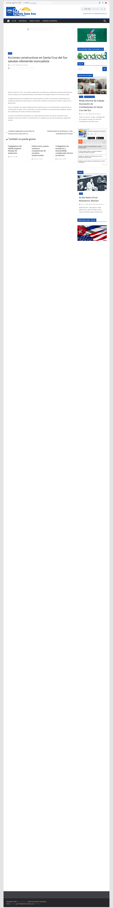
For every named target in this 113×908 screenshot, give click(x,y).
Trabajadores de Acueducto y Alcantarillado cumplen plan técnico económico (64, 151)
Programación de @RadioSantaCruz (95, 13)
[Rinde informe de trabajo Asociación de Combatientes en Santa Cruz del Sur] (92, 86)
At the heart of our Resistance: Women (89, 199)
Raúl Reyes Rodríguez (23, 65)
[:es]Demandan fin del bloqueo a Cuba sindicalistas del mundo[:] (60, 132)
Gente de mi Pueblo (89, 96)
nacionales (23, 21)
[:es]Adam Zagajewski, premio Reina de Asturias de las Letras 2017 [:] (21, 132)
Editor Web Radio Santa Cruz (97, 204)
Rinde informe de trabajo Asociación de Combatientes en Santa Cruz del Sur (91, 105)
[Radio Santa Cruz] (8, 21)
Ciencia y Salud (34, 21)
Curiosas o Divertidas (49, 21)
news (81, 193)
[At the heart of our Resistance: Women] (92, 183)
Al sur (14, 21)
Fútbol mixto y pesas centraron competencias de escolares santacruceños (40, 151)
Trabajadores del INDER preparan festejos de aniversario (15, 149)
